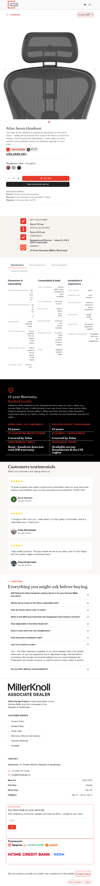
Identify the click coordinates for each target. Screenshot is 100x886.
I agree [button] (87, 882)
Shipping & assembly (19, 271)
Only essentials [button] (75, 882)
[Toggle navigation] (89, 4)
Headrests (14, 14)
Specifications (17, 265)
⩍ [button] (12, 827)
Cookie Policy (83, 873)
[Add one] (18, 178)
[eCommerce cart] (84, 4)
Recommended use (37, 265)
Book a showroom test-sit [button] (38, 184)
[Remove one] (8, 178)
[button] (85, 15)
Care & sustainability (59, 265)
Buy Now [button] (47, 178)
